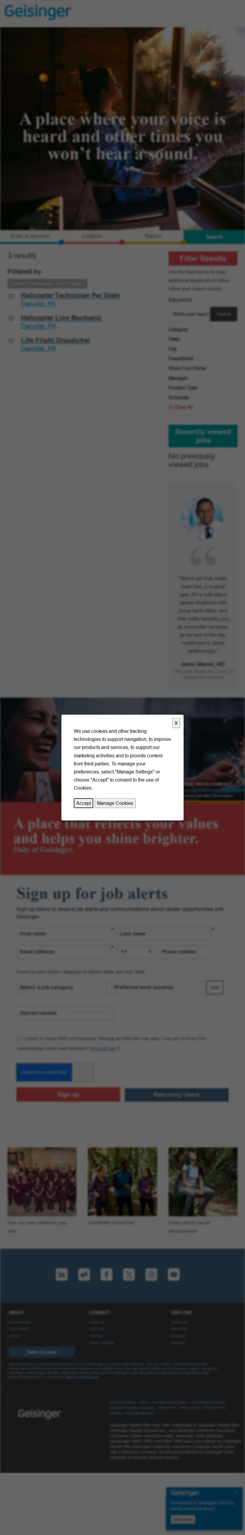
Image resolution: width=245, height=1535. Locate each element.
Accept (83, 802)
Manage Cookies (115, 802)
